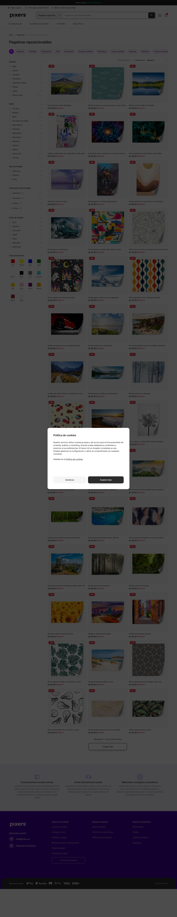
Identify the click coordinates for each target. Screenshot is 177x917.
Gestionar (69, 480)
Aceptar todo (106, 480)
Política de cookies (74, 459)
